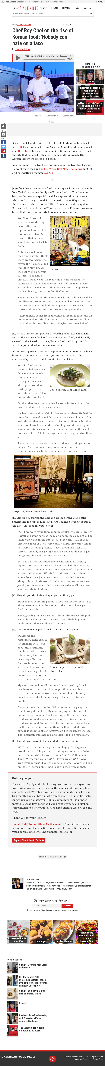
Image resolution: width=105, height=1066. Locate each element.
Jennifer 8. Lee (22, 49)
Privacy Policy (98, 1059)
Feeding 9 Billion (24, 24)
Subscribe (67, 906)
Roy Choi (23, 151)
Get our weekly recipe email (53, 900)
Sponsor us (52, 122)
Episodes (66, 8)
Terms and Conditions (83, 1059)
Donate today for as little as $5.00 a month (37, 824)
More (86, 8)
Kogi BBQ (18, 147)
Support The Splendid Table (27, 840)
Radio (77, 8)
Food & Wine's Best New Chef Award (61, 169)
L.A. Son (48, 173)
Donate (99, 2)
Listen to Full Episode (50, 856)
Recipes (54, 8)
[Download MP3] (70, 56)
